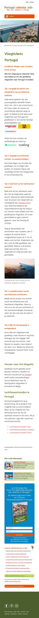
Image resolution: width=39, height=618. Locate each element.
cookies (20, 614)
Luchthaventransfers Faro (20, 427)
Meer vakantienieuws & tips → (16, 576)
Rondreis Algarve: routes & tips (15, 565)
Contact (31, 2)
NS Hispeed (27, 374)
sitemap (6, 614)
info (27, 612)
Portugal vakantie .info (19, 45)
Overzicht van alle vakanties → (16, 586)
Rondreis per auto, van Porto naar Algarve (19, 562)
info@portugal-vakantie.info (12, 581)
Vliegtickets (30, 45)
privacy (26, 541)
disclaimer (13, 614)
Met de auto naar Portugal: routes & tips (18, 551)
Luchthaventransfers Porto (21, 432)
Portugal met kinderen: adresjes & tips (18, 568)
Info (27, 2)
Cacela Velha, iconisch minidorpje (16, 554)
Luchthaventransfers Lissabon (22, 429)
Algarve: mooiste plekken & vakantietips (18, 571)
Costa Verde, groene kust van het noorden (19, 559)
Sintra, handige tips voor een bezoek (17, 557)
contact (23, 612)
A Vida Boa (9, 612)
